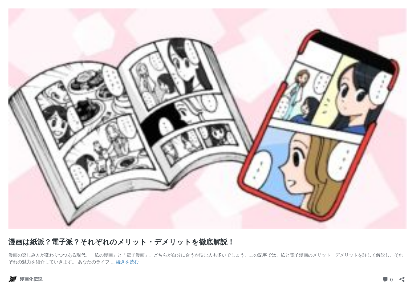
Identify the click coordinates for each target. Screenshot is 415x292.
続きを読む (127, 261)
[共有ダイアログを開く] (402, 277)
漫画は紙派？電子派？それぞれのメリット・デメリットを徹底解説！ (121, 241)
